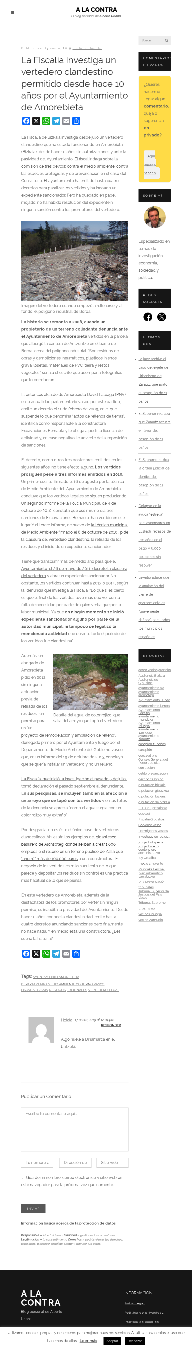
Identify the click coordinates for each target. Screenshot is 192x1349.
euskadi (144, 813)
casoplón (145, 749)
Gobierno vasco (149, 825)
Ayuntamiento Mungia (149, 724)
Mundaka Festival (151, 869)
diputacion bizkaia (152, 785)
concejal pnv (148, 755)
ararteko (164, 670)
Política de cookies (142, 1322)
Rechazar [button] (135, 1341)
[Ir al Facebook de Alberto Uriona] (148, 318)
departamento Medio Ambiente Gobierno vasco (62, 984)
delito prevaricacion (153, 773)
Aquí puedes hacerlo (150, 164)
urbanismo (146, 908)
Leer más (88, 1341)
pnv (141, 881)
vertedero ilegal (103, 990)
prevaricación (155, 881)
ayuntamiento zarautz (148, 737)
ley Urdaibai (147, 857)
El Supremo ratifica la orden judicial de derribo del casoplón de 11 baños (154, 477)
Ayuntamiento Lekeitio (149, 711)
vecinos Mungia (150, 914)
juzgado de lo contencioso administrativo (149, 849)
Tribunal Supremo (152, 902)
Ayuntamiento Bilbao (154, 700)
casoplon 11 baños (152, 744)
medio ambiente (87, 48)
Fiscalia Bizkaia (34, 990)
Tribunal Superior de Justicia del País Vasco (153, 894)
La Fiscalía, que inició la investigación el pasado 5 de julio (74, 779)
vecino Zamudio (150, 919)
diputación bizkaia (152, 796)
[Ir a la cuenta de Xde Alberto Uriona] (161, 318)
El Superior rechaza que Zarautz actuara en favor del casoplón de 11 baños (154, 431)
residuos (57, 990)
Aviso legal (135, 1303)
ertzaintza (159, 807)
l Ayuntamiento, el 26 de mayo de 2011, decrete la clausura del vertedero (74, 568)
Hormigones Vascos (153, 830)
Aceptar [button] (112, 1341)
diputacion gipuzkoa (153, 790)
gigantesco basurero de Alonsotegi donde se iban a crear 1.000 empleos (68, 844)
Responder (111, 1025)
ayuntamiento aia (151, 687)
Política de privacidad (144, 1312)
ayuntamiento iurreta (154, 705)
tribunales (77, 990)
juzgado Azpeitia (150, 842)
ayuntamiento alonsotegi (148, 693)
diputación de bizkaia (154, 802)
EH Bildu (145, 807)
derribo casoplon (151, 779)
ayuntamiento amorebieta (56, 977)
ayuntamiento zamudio (148, 731)
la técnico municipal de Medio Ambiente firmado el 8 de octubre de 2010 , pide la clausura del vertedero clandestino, (74, 532)
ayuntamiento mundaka (148, 718)
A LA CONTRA (41, 1304)
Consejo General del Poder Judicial (153, 761)
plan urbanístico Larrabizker (150, 875)
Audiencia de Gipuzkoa (148, 681)
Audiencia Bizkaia (151, 675)
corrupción (146, 767)
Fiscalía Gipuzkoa (151, 819)
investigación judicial (154, 836)
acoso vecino (148, 670)
